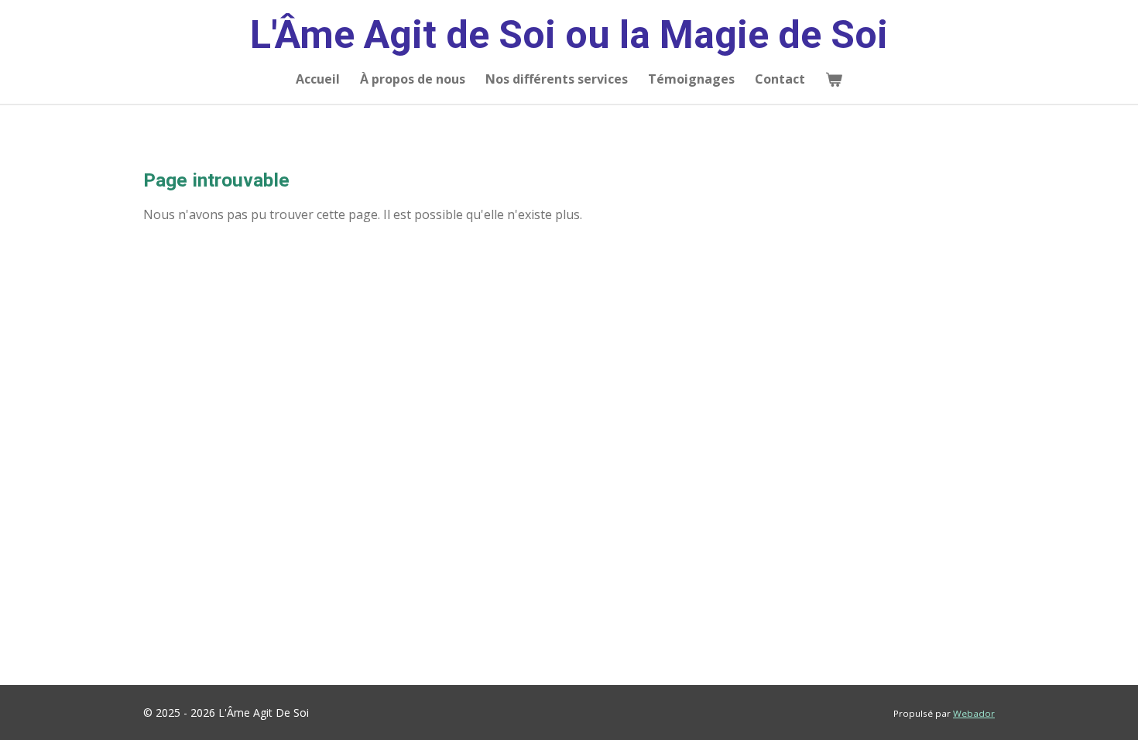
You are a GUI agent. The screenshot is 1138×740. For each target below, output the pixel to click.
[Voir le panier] (833, 79)
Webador (974, 713)
